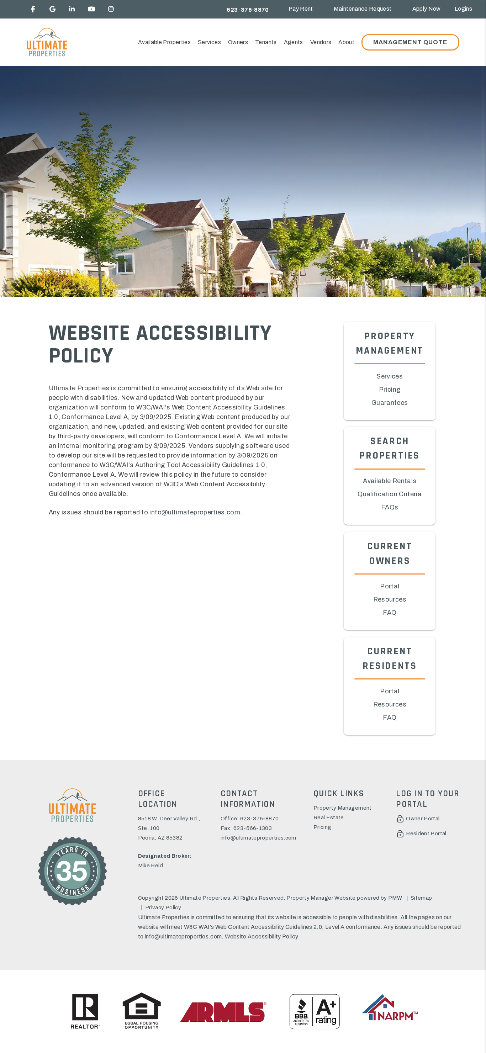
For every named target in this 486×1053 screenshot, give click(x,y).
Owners (238, 42)
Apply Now (426, 9)
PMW (395, 898)
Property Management (342, 808)
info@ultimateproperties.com (194, 512)
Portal (389, 586)
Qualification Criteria (390, 494)
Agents (293, 42)
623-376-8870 (248, 10)
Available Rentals (389, 481)
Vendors (321, 42)
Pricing (390, 389)
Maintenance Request (363, 9)
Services (209, 42)
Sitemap (421, 898)
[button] (33, 9)
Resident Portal (426, 833)
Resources (389, 599)
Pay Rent (301, 9)
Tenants (266, 42)
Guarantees (389, 402)
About (346, 42)
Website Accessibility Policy (261, 936)
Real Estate (328, 817)
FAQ (389, 612)
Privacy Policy (163, 907)
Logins (463, 9)
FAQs (389, 507)
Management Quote (410, 42)
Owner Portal (422, 818)
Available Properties (164, 42)
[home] (47, 42)
